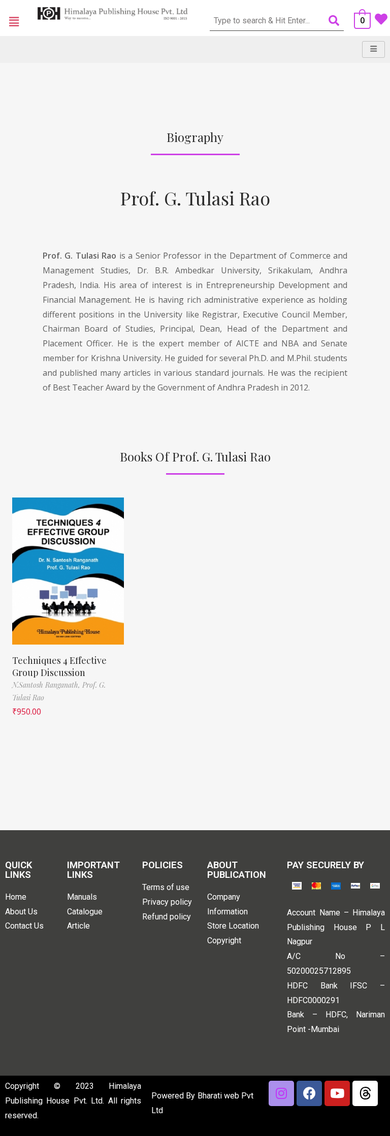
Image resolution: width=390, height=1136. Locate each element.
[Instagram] (281, 1093)
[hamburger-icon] (373, 49)
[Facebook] (309, 1093)
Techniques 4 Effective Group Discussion (59, 666)
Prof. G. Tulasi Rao (195, 198)
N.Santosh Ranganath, (47, 685)
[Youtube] (337, 1093)
